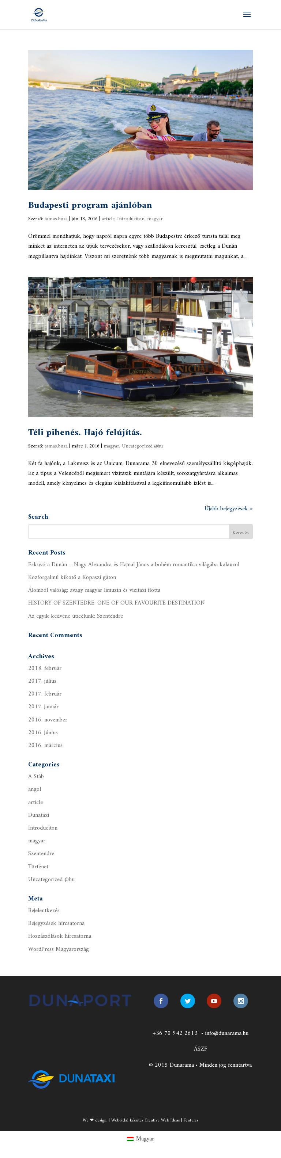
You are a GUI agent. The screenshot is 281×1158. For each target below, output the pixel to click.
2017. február (44, 694)
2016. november (47, 720)
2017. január (43, 707)
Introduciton (131, 219)
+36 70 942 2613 (175, 1033)
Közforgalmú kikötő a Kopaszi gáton (72, 577)
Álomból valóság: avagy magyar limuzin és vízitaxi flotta (94, 590)
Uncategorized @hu (142, 446)
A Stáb (36, 777)
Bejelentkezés (44, 911)
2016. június (43, 733)
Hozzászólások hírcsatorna (59, 936)
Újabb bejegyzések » (229, 509)
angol (34, 789)
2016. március (45, 745)
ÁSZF (200, 1049)
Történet (38, 867)
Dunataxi (38, 815)
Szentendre (41, 854)
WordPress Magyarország (58, 949)
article (108, 219)
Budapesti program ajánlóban (90, 205)
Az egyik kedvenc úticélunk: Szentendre (75, 616)
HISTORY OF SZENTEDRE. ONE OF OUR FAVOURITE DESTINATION (116, 603)
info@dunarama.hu (226, 1033)
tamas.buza (56, 219)
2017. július (42, 681)
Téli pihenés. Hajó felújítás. (85, 432)
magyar (155, 219)
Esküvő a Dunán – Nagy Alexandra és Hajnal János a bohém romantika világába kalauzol (133, 565)
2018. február (44, 668)
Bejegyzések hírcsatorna (56, 923)
